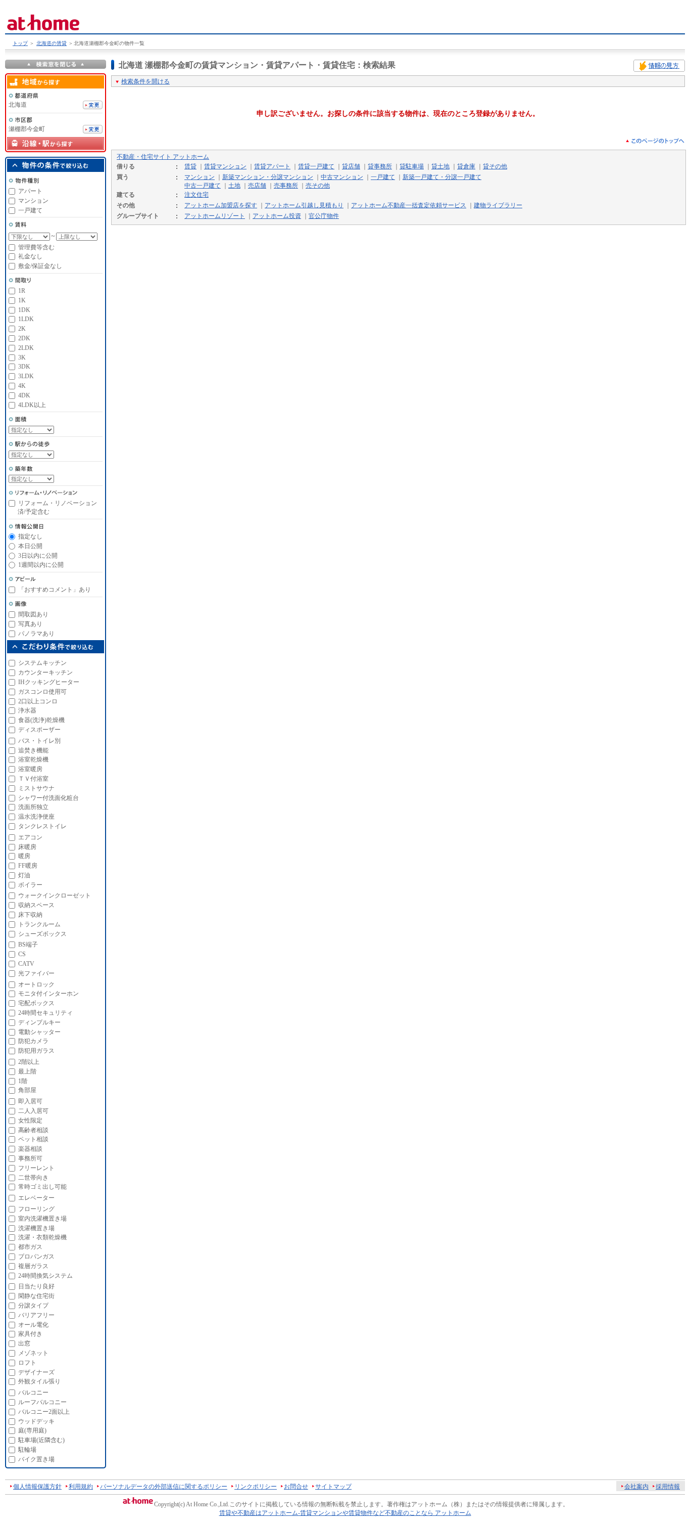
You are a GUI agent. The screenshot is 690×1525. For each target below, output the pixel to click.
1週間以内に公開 (41, 564)
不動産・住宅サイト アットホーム (163, 156)
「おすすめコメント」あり (54, 589)
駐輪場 (27, 1449)
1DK (24, 309)
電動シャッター (39, 1032)
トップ (20, 43)
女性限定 (30, 1120)
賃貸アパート (272, 166)
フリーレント (36, 1168)
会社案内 (636, 1486)
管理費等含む (36, 247)
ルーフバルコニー (42, 1402)
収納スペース (36, 905)
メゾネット (33, 1353)
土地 (234, 185)
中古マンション (342, 177)
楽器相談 (30, 1148)
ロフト (27, 1362)
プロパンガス (36, 1256)
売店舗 (257, 185)
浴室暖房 (30, 769)
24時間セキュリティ (45, 1012)
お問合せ (296, 1486)
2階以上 (28, 1061)
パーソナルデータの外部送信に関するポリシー (163, 1486)
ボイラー (30, 884)
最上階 (27, 1071)
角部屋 (27, 1090)
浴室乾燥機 (33, 759)
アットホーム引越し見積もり (304, 205)
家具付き (30, 1333)
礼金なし (30, 256)
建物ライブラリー (498, 205)
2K (22, 328)
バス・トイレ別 (39, 740)
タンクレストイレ (42, 826)
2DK (24, 338)
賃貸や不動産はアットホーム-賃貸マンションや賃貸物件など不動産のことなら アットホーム (345, 1512)
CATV (26, 963)
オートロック (36, 984)
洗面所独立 (33, 807)
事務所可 (30, 1158)
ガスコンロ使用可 (42, 691)
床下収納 (30, 914)
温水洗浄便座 (36, 816)
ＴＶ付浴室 (33, 778)
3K (22, 357)
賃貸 (190, 166)
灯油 (24, 875)
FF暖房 (27, 865)
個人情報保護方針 (37, 1486)
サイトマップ (333, 1486)
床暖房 (27, 846)
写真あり (30, 623)
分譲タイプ (33, 1305)
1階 (22, 1081)
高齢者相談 (33, 1130)
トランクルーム (39, 924)
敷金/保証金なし (40, 266)
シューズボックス (42, 933)
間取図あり (33, 614)
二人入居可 (33, 1110)
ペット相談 (33, 1139)
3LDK (26, 376)
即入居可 (30, 1101)
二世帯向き (33, 1177)
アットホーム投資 (277, 215)
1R (21, 290)
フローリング (36, 1209)
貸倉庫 (466, 166)
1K (22, 300)
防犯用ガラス (36, 1050)
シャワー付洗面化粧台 (48, 797)
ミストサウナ (36, 788)
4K (22, 385)
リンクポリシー (255, 1486)
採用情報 (668, 1486)
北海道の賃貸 (51, 43)
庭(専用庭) (32, 1430)
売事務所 (286, 185)
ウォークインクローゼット (54, 895)
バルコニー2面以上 (44, 1411)
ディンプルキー (39, 1022)
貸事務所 (380, 166)
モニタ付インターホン (48, 993)
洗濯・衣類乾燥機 (42, 1237)
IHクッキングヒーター (48, 682)
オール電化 (33, 1324)
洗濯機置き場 (36, 1228)
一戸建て (383, 177)
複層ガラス (33, 1266)
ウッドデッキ (36, 1421)
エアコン (30, 837)
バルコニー (33, 1392)
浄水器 (27, 710)
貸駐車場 (412, 166)
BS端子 (28, 944)
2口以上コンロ (38, 701)
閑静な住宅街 (36, 1295)
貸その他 (495, 166)
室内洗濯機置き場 (42, 1218)
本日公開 (30, 546)
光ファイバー (36, 973)
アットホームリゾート (214, 215)
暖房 (24, 856)
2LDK (26, 347)
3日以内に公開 (38, 555)
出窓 (24, 1343)
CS (22, 954)
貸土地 (440, 166)
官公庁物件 (324, 215)
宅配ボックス (36, 1003)
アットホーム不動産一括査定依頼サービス (408, 205)
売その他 (318, 185)
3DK (24, 366)
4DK (24, 395)
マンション (199, 177)
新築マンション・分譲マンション (267, 177)
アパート (30, 191)
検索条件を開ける (145, 81)
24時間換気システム (45, 1275)
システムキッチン (42, 662)
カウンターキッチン (45, 672)
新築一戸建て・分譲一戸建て (442, 177)
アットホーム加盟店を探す (220, 205)
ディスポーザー (39, 729)
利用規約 (81, 1486)
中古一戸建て (202, 185)
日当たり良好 (36, 1286)
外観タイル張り (39, 1381)
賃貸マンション (225, 166)
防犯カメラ (33, 1041)
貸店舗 (351, 166)
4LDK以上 (32, 405)
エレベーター (36, 1197)
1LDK (26, 319)
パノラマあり (36, 633)
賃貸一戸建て (316, 166)
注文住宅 (196, 194)
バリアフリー (36, 1315)
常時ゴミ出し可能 (42, 1186)
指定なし (30, 536)
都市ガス (30, 1246)
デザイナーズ (36, 1372)
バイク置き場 (36, 1459)
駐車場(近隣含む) (41, 1440)
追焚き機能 (33, 750)
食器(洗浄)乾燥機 (41, 720)
